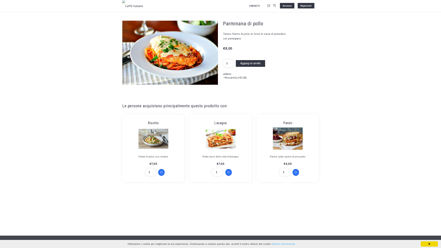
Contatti (254, 5)
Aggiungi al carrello (250, 63)
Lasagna (220, 123)
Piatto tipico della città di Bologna (221, 156)
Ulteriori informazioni (283, 243)
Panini (287, 123)
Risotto (153, 123)
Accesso (287, 5)
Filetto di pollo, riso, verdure (153, 156)
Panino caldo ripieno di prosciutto (287, 156)
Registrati (306, 5)
